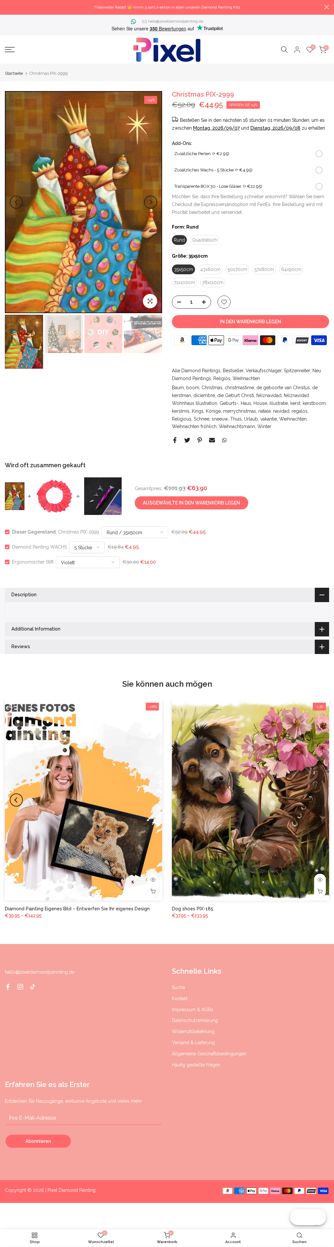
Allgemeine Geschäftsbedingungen (209, 1053)
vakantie (268, 419)
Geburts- (229, 403)
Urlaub (251, 419)
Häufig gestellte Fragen (196, 1064)
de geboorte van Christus (283, 387)
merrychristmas (239, 411)
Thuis (236, 419)
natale (264, 411)
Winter (264, 426)
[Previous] (16, 202)
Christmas (212, 387)
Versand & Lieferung (193, 1042)
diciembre (204, 395)
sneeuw (220, 419)
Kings (198, 411)
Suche (178, 987)
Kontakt (180, 998)
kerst (295, 403)
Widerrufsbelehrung (193, 1031)
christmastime (239, 387)
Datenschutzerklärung (195, 1020)
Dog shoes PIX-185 (192, 908)
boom (192, 387)
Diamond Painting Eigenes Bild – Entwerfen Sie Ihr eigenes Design (77, 908)
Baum (178, 387)
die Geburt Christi (235, 395)
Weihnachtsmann (237, 426)
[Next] (150, 202)
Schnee (201, 419)
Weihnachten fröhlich (194, 426)
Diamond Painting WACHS (39, 547)
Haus (246, 403)
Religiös (221, 378)
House (260, 403)
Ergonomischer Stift (32, 562)
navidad (281, 411)
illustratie (278, 403)
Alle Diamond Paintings (196, 370)
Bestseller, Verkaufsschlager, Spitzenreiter (266, 370)
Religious (181, 419)
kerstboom (314, 403)
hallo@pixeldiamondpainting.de (175, 21)
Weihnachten (246, 378)
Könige (213, 411)
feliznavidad (268, 395)
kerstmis (181, 411)
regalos (300, 411)
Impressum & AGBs (192, 1009)
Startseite (14, 73)
